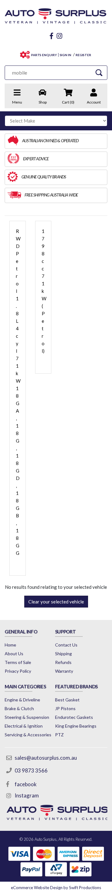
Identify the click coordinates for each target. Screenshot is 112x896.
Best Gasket (67, 699)
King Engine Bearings (75, 726)
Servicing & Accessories (28, 734)
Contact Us (66, 644)
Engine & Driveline (22, 699)
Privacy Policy (18, 671)
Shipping (63, 653)
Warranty (64, 671)
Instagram (27, 795)
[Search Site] (99, 72)
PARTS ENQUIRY (44, 55)
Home (10, 644)
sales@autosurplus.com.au (46, 757)
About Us (14, 653)
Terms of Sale (18, 662)
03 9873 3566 (31, 770)
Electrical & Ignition (24, 726)
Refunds (63, 662)
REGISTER (83, 55)
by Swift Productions (56, 887)
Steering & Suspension (27, 717)
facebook (26, 784)
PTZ (59, 734)
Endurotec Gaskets (74, 717)
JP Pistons (65, 708)
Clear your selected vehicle (56, 601)
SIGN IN (65, 55)
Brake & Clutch (19, 708)
